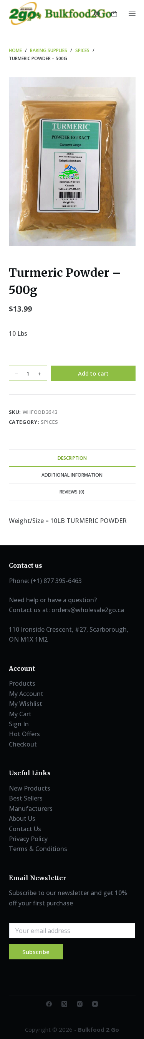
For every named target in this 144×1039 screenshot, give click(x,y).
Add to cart (93, 373)
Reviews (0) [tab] (72, 491)
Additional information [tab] (72, 475)
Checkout (23, 744)
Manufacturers (31, 808)
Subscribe (36, 952)
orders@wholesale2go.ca (87, 610)
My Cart (20, 714)
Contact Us (25, 829)
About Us (22, 818)
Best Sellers (26, 798)
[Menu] (132, 13)
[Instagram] (80, 1004)
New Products (29, 788)
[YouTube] (95, 1004)
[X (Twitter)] (64, 1004)
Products (22, 683)
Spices (49, 421)
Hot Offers (24, 734)
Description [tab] (72, 458)
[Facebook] (49, 1004)
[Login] (97, 13)
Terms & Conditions (38, 849)
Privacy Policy (28, 839)
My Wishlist (25, 703)
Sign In (19, 724)
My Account (26, 693)
